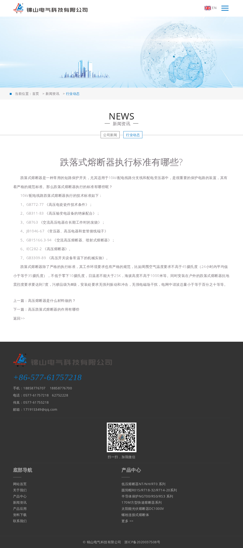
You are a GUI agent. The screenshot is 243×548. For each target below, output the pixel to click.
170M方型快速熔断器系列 (142, 502)
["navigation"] (225, 8)
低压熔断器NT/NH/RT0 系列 (144, 484)
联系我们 (20, 521)
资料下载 (20, 514)
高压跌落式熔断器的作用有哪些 (53, 309)
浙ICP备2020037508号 (142, 542)
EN (214, 7)
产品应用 (20, 508)
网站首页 (20, 484)
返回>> (19, 318)
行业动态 (133, 135)
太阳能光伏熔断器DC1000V (143, 508)
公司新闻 (110, 135)
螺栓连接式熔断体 (135, 514)
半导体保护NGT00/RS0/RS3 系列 (147, 496)
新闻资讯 (52, 93)
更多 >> (128, 521)
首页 (35, 93)
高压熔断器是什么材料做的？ (52, 300)
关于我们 (20, 490)
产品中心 (20, 496)
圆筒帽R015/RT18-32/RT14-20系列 (149, 490)
